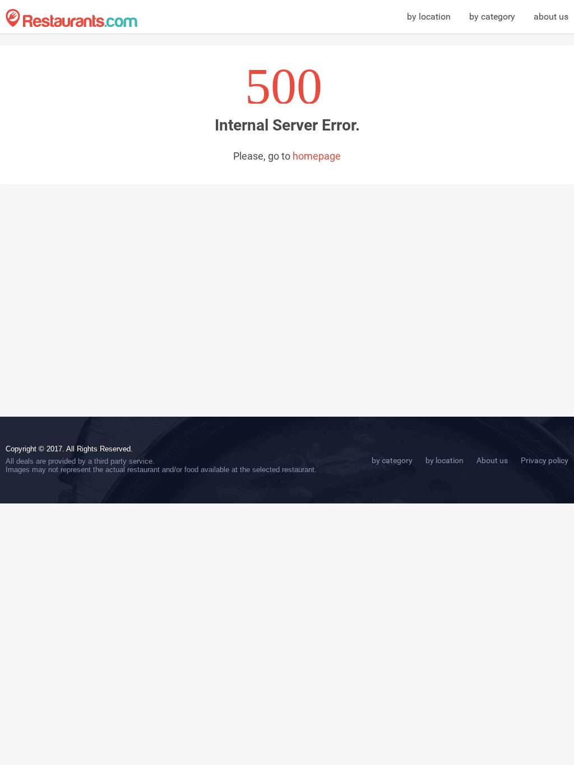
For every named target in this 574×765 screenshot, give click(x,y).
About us (492, 460)
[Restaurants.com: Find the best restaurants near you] (71, 18)
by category (492, 16)
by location (429, 16)
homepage (317, 156)
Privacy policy (544, 460)
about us (551, 16)
